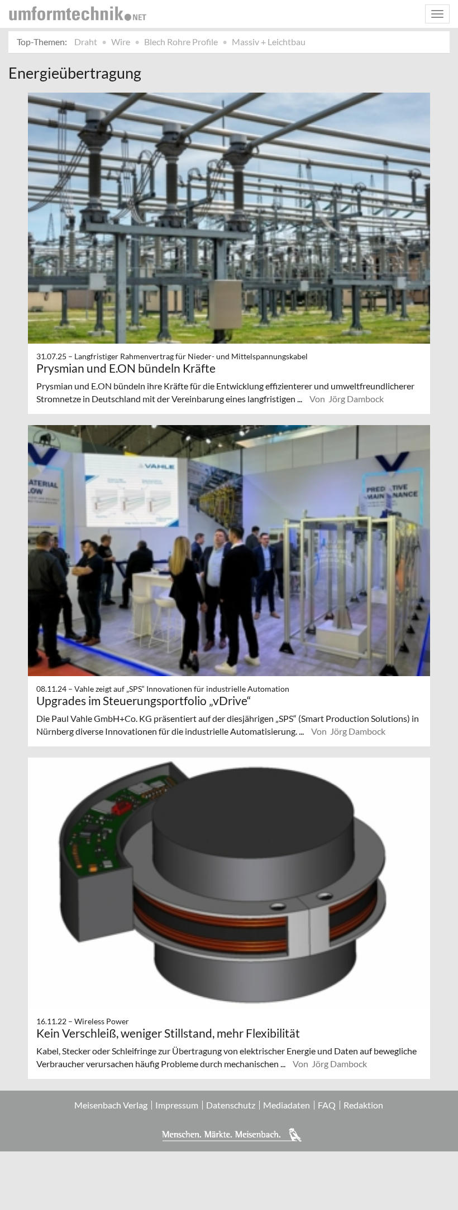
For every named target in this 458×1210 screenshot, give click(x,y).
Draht (85, 41)
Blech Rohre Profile (181, 41)
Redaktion (363, 1105)
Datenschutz (230, 1105)
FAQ (327, 1105)
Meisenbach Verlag (110, 1105)
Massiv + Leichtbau (269, 41)
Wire (120, 41)
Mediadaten (286, 1105)
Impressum (176, 1105)
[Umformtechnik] (77, 13)
